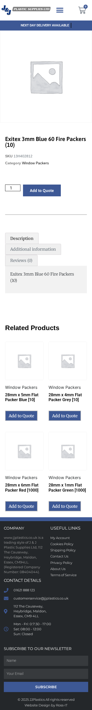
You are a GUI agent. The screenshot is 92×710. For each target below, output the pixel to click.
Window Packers (35, 163)
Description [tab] (21, 238)
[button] (60, 10)
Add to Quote (42, 190)
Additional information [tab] (33, 249)
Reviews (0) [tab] (21, 260)
